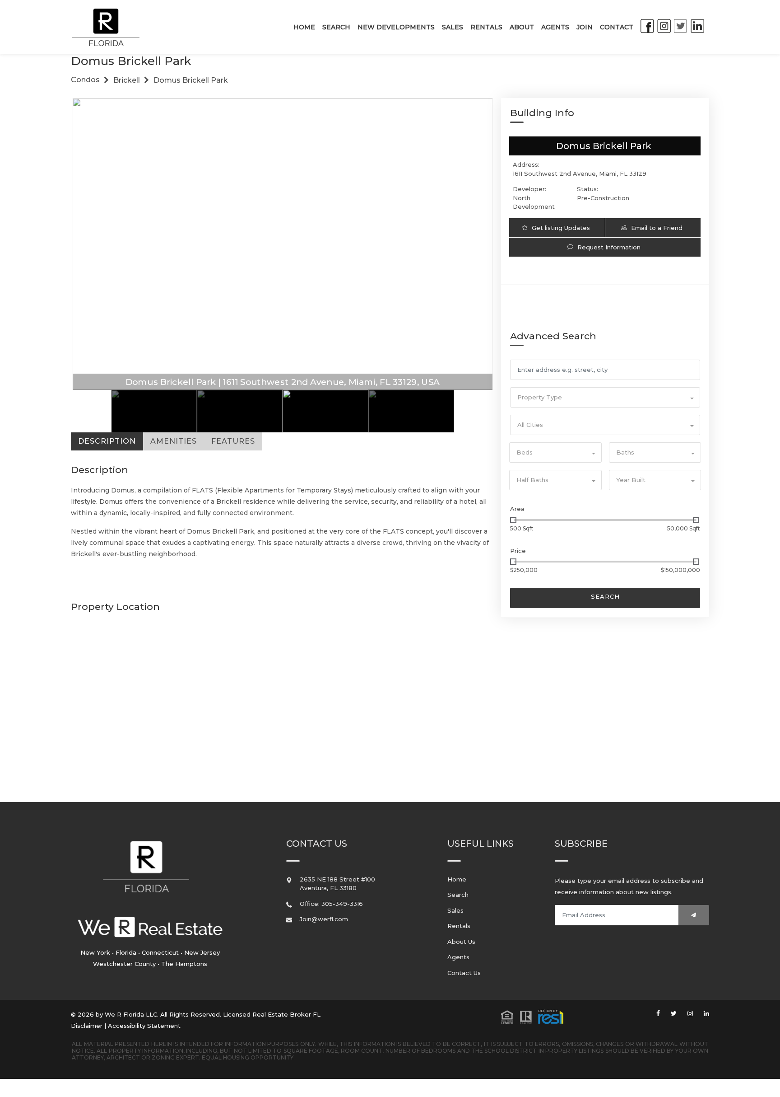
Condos (85, 79)
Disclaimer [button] (86, 1025)
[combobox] (605, 397)
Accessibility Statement (144, 1025)
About (522, 27)
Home (304, 27)
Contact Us (464, 972)
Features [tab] (233, 441)
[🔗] (658, 1013)
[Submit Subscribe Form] (693, 915)
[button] (532, 1016)
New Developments (396, 27)
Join (584, 27)
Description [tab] (107, 441)
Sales (452, 27)
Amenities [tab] (173, 441)
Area (517, 508)
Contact (616, 27)
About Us (461, 941)
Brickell (126, 80)
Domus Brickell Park (190, 80)
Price (518, 550)
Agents (555, 27)
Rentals (486, 27)
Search (336, 27)
